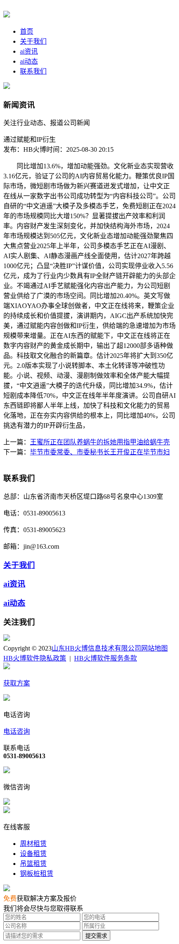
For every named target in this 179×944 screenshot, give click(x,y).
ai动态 (29, 61)
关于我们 (33, 41)
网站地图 (154, 648)
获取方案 (16, 683)
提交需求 (96, 936)
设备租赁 (33, 853)
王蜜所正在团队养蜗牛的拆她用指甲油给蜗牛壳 (100, 442)
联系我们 (33, 71)
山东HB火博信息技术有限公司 (96, 648)
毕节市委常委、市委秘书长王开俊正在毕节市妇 (100, 452)
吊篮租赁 (33, 863)
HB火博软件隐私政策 (34, 658)
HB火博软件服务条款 (105, 658)
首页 (26, 31)
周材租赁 (33, 843)
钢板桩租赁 (36, 873)
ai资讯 (29, 51)
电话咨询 (16, 731)
